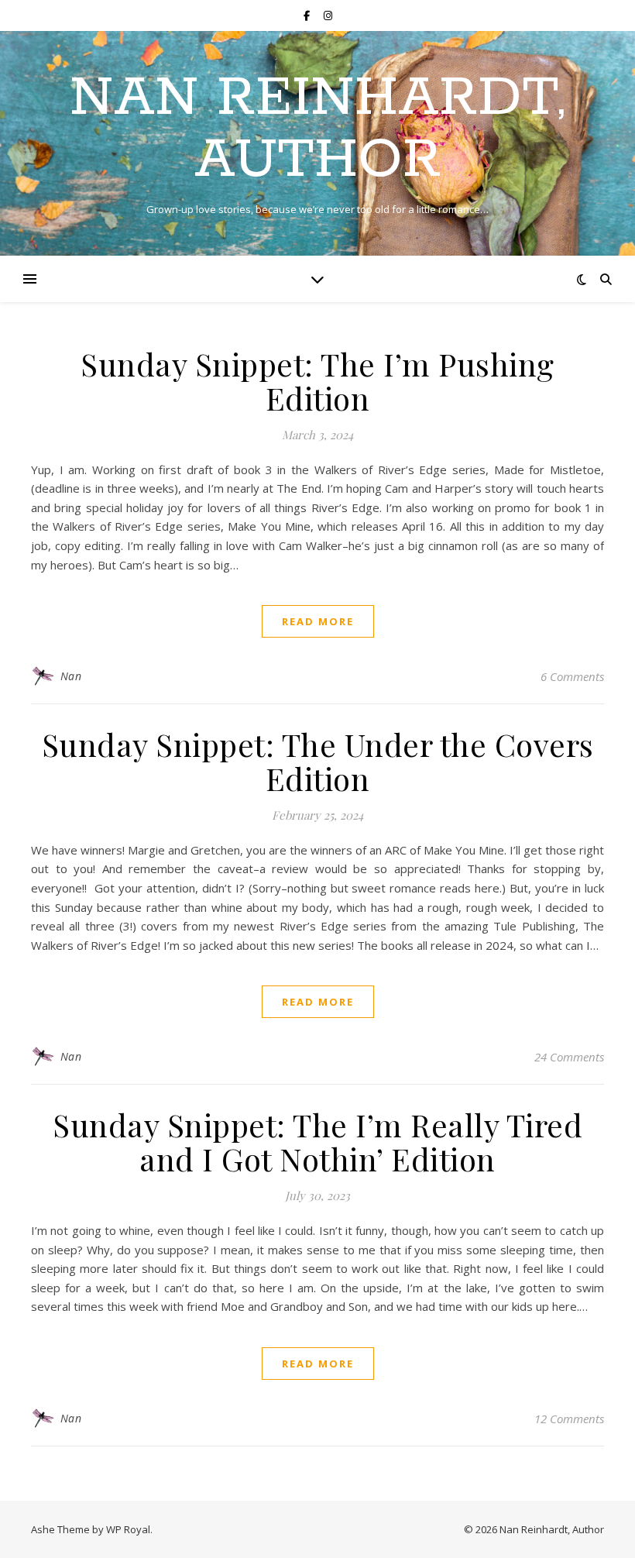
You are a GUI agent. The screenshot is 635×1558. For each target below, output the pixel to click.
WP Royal (128, 1529)
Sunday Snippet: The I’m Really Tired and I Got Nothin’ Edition (317, 1141)
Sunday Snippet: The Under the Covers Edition (318, 761)
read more (318, 621)
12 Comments (569, 1418)
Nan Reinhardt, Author (317, 130)
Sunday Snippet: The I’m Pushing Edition (317, 380)
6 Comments (572, 676)
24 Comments (569, 1056)
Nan (71, 676)
